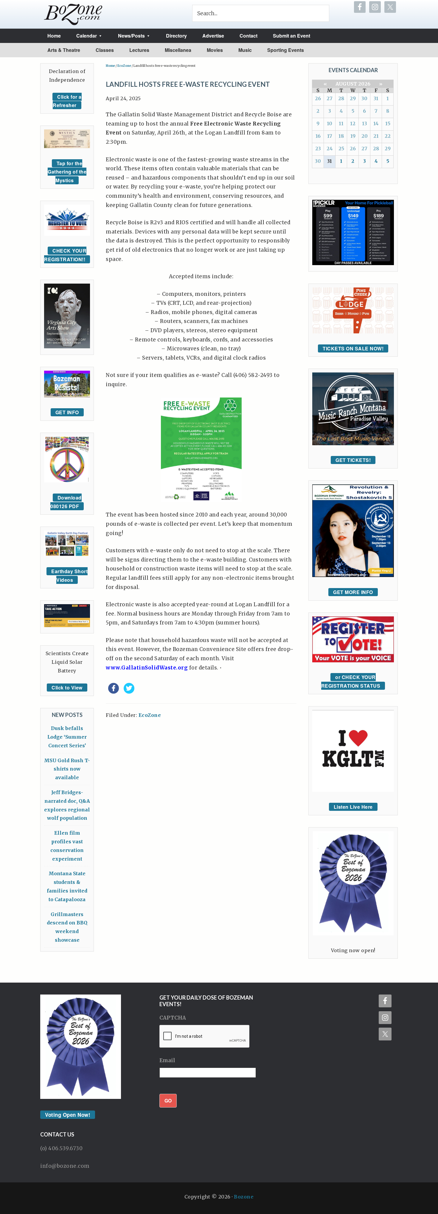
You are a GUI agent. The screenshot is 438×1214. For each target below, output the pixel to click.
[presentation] (204, 1036)
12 (352, 123)
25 (341, 148)
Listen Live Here (353, 806)
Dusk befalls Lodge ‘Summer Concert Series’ (67, 736)
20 (364, 136)
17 (329, 136)
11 (341, 123)
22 (388, 136)
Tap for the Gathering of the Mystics (67, 172)
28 (341, 98)
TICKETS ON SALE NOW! (353, 348)
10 (329, 123)
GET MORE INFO (353, 592)
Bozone (244, 1197)
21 (376, 136)
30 (364, 98)
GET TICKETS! (353, 460)
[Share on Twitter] (129, 692)
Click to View (67, 687)
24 (330, 148)
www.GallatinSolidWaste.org (147, 667)
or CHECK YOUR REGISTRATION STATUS (350, 681)
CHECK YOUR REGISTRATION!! (65, 255)
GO (168, 1100)
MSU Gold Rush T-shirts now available (67, 769)
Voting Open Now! (67, 1114)
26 (318, 98)
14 (376, 123)
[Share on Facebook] (113, 692)
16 (318, 136)
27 (330, 98)
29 (353, 98)
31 (376, 98)
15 (387, 123)
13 (364, 123)
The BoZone (73, 14)
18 (341, 136)
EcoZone (150, 715)
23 (318, 148)
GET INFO (67, 412)
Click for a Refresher (67, 101)
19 (352, 136)
